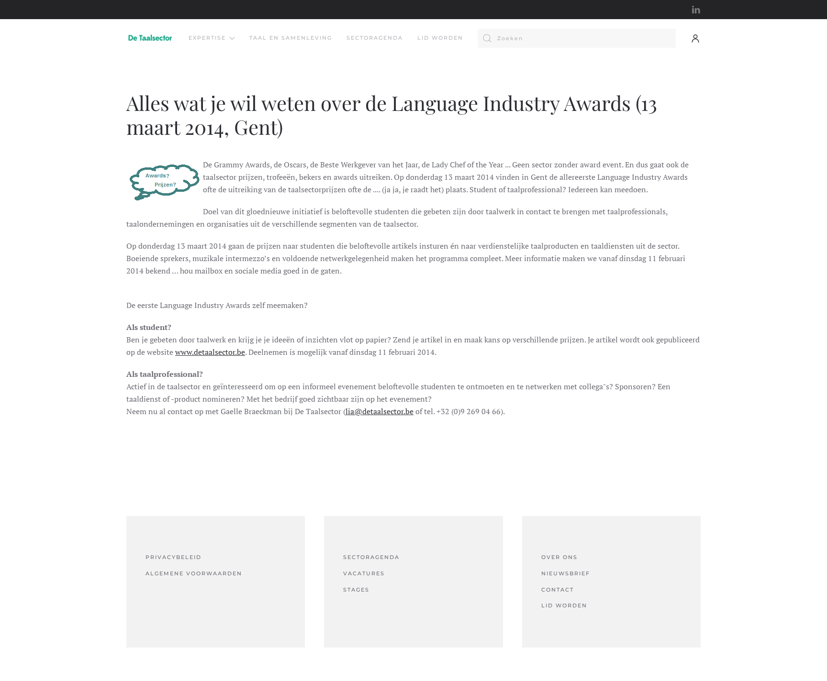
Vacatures (364, 573)
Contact (557, 589)
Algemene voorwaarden (193, 573)
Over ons (559, 557)
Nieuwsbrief (565, 573)
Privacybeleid (173, 557)
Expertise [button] (207, 37)
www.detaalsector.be (210, 352)
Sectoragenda (374, 37)
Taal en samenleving (290, 37)
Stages (356, 589)
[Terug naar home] (150, 38)
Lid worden (440, 37)
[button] (695, 38)
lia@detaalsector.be (380, 411)
